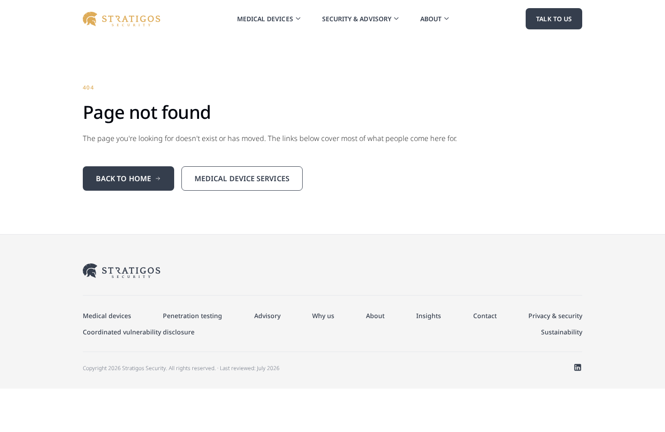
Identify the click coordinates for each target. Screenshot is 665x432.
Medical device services (242, 178)
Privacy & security (555, 315)
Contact (485, 315)
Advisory (267, 315)
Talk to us (554, 18)
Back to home (123, 178)
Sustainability (561, 332)
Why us (323, 315)
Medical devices (265, 18)
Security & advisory (356, 18)
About (431, 18)
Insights (428, 315)
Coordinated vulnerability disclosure (139, 332)
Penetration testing (192, 315)
